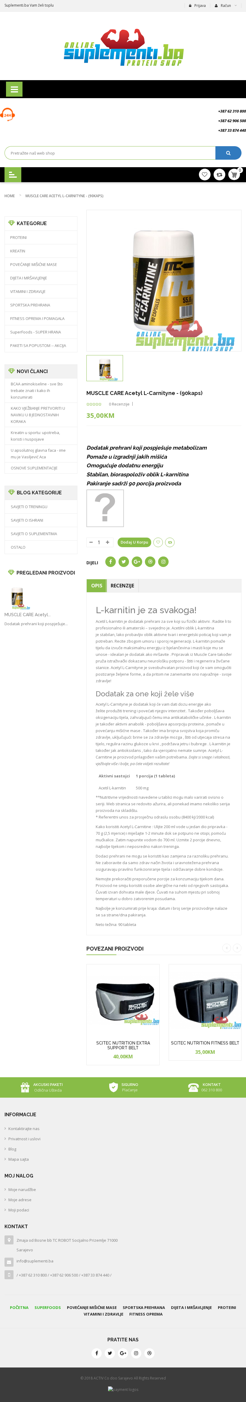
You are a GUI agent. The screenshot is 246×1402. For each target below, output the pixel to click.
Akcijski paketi (48, 1085)
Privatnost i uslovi (24, 1138)
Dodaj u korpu (134, 542)
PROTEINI (18, 237)
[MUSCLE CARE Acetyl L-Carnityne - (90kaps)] (104, 368)
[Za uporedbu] (170, 542)
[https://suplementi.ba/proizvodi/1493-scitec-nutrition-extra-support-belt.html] (123, 1000)
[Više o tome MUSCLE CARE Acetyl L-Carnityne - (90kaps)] (17, 596)
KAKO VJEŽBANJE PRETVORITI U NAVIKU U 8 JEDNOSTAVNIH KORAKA (38, 415)
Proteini (227, 1307)
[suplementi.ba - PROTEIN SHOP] (123, 45)
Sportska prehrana (144, 1307)
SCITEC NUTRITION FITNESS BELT (205, 1043)
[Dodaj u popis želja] (135, 1064)
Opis (96, 585)
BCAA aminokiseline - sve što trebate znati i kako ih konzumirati (37, 390)
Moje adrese (20, 1199)
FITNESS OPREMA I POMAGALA (37, 318)
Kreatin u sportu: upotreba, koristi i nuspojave (35, 436)
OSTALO (18, 547)
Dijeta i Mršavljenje (191, 1307)
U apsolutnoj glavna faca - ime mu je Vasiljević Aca (38, 454)
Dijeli (92, 562)
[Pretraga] (228, 153)
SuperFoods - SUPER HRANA (35, 332)
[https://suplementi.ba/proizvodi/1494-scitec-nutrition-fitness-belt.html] (205, 1000)
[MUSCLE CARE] (105, 508)
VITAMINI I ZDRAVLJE (28, 291)
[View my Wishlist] (219, 174)
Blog (12, 1149)
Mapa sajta (18, 1159)
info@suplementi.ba (34, 1261)
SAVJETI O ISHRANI (27, 520)
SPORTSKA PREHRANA (30, 305)
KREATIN (17, 251)
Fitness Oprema (146, 1314)
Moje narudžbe (22, 1189)
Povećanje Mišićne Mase (92, 1307)
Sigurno (130, 1085)
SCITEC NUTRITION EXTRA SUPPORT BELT (123, 1045)
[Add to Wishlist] (158, 542)
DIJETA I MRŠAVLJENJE (28, 278)
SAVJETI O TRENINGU (29, 506)
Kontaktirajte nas (24, 1128)
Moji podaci (18, 1210)
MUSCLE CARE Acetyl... (27, 614)
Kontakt (212, 1085)
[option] (104, 368)
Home (9, 195)
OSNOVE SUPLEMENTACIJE (34, 468)
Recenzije (122, 585)
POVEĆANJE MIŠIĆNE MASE (33, 264)
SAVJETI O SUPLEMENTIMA (34, 533)
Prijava (200, 5)
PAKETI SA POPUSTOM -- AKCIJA (38, 345)
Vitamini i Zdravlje (103, 1314)
